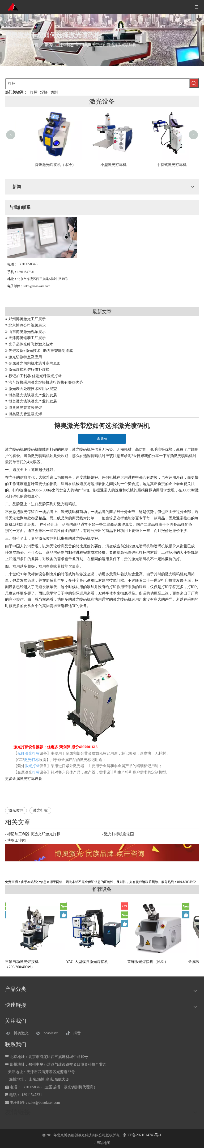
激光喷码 (15, 810)
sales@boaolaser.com (36, 286)
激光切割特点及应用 (25, 357)
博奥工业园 (16, 840)
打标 (33, 92)
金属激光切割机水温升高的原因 (34, 363)
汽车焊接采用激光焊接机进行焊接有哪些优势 (45, 382)
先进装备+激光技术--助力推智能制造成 (40, 351)
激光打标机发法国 (119, 834)
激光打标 (40, 810)
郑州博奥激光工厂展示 (27, 319)
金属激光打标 (23, 779)
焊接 (44, 92)
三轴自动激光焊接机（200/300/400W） (22, 964)
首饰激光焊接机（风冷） (147, 962)
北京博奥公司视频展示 (27, 325)
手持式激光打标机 (160, 165)
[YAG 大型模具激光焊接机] (96, 928)
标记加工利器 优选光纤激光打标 (35, 376)
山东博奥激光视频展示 (27, 332)
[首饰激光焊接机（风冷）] (158, 928)
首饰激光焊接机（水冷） (43, 165)
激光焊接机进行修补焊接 (28, 370)
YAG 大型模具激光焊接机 (87, 962)
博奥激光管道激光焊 (25, 408)
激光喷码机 (14, 449)
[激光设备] (102, 852)
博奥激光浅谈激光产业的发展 (32, 395)
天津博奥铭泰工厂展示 (27, 338)
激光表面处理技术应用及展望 (32, 389)
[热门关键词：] (194, 83)
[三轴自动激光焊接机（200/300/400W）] (35, 928)
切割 (54, 92)
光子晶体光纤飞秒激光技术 (30, 344)
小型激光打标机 (102, 165)
